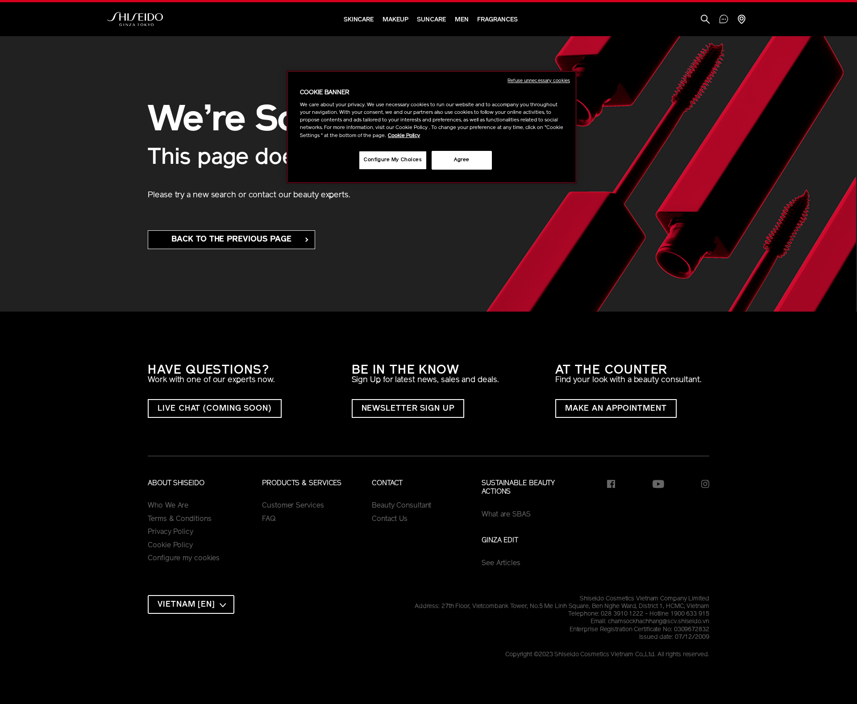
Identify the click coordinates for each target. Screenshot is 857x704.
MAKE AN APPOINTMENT (616, 409)
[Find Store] (741, 20)
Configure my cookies (184, 558)
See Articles (501, 563)
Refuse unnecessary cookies (539, 81)
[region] (432, 127)
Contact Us (390, 519)
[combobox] (191, 604)
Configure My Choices (392, 159)
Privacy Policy (170, 532)
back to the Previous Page (231, 240)
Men (462, 20)
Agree (462, 159)
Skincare (359, 20)
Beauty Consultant (401, 505)
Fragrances (497, 20)
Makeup (395, 20)
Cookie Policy (170, 545)
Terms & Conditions (179, 519)
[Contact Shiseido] (724, 20)
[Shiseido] (135, 19)
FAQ (269, 519)
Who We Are (168, 505)
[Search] (705, 20)
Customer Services (293, 505)
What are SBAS (506, 514)
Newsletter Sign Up (408, 409)
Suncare (431, 20)
